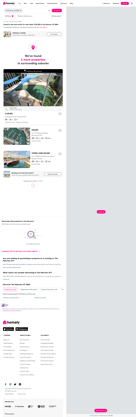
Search (58, 10)
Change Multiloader (47, 343)
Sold (31, 3)
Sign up (124, 3)
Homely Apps (8, 354)
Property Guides (25, 364)
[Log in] (131, 3)
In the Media (7, 347)
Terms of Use (21, 394)
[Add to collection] (60, 114)
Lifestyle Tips (24, 368)
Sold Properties (25, 347)
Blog (71, 3)
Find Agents (23, 350)
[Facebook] (5, 384)
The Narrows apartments (11, 297)
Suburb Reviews (52, 3)
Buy (20, 3)
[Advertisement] (33, 204)
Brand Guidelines (9, 350)
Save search (57, 16)
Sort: (26, 16)
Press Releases (8, 343)
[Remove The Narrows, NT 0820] (20, 10)
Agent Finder (40, 3)
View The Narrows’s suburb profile (14, 264)
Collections (106, 3)
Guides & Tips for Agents (48, 354)
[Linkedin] (20, 384)
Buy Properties (24, 340)
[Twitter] (15, 384)
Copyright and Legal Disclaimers (11, 310)
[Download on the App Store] (9, 329)
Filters (10, 16)
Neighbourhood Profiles (27, 361)
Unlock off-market (53, 174)
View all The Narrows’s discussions (14, 276)
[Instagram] (10, 384)
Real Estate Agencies (26, 354)
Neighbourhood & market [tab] (29, 289)
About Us (7, 340)
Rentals (22, 343)
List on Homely (45, 340)
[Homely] (15, 322)
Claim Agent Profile (47, 350)
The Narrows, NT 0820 (15, 21)
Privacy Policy (9, 394)
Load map (101, 212)
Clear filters (43, 27)
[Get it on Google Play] (21, 329)
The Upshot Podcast (47, 357)
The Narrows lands (40, 297)
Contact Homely (9, 357)
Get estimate (54, 34)
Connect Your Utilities (27, 375)
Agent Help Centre (47, 364)
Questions (63, 3)
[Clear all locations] (49, 10)
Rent (25, 3)
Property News (24, 371)
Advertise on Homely (47, 347)
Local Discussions (25, 357)
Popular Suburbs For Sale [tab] (49, 289)
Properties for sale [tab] (10, 289)
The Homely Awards (47, 361)
